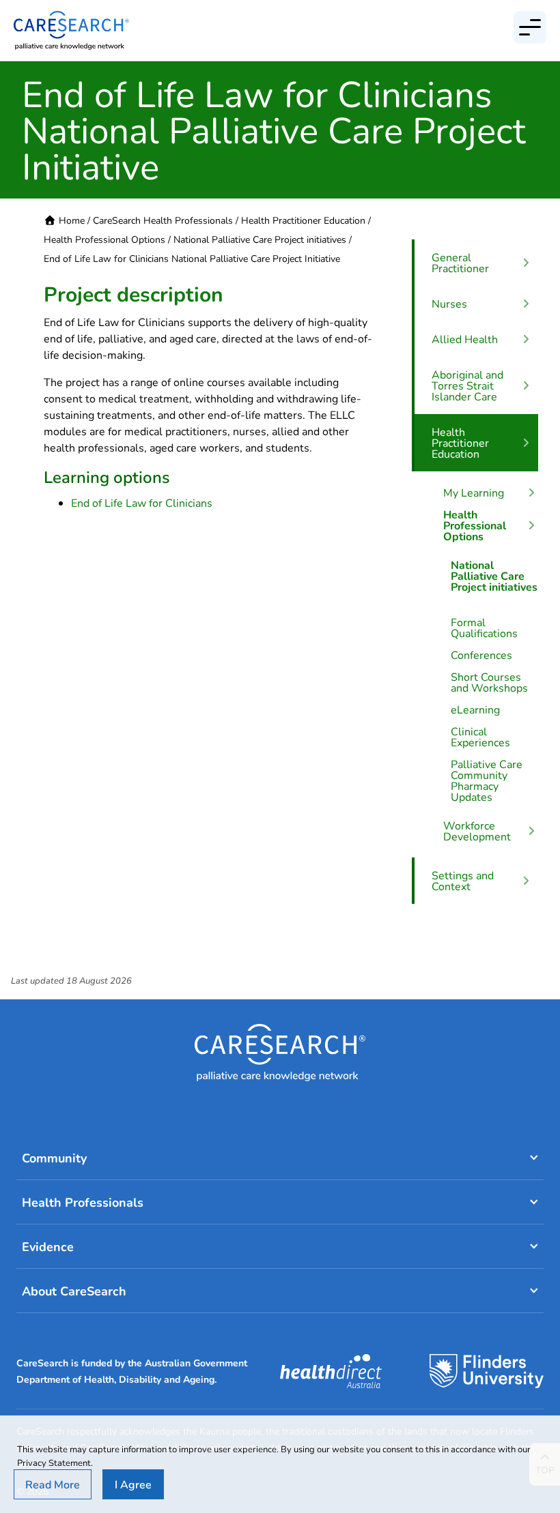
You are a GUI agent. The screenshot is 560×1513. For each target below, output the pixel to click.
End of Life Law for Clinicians (141, 502)
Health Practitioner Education (303, 220)
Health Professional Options (104, 239)
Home (72, 220)
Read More (52, 1484)
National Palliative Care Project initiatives (259, 239)
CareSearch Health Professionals (163, 220)
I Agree (133, 1484)
